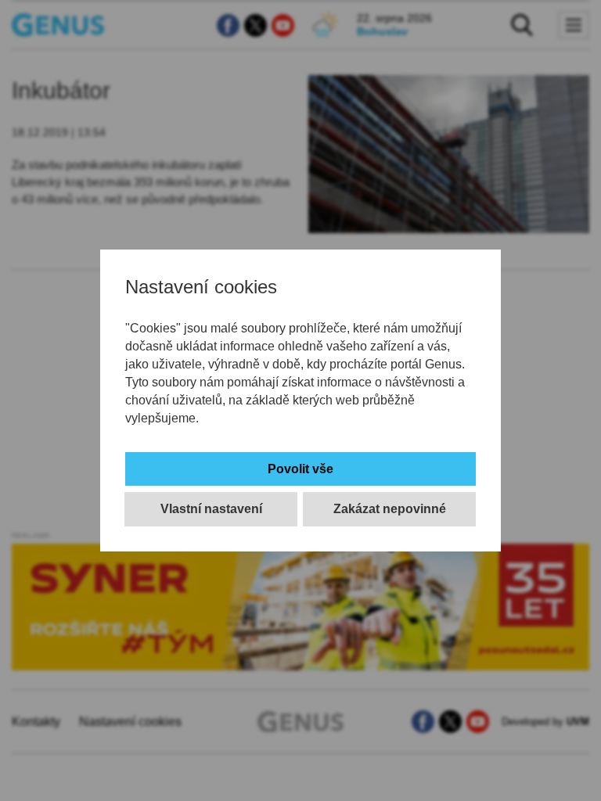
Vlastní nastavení (211, 508)
